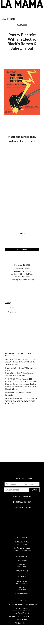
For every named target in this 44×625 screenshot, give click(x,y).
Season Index (8, 19)
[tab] (22, 303)
